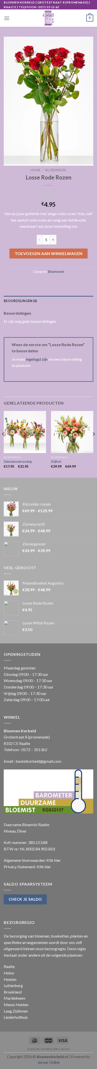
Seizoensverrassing (18, 461)
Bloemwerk (55, 170)
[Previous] (3, 443)
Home (36, 170)
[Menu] (7, 18)
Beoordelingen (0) (20, 301)
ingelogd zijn (37, 359)
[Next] (93, 443)
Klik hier (54, 860)
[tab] (48, 301)
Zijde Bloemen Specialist (48, 1049)
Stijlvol (56, 461)
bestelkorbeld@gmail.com (38, 761)
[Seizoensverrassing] (25, 432)
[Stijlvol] (72, 432)
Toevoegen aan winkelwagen (49, 253)
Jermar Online (49, 1062)
